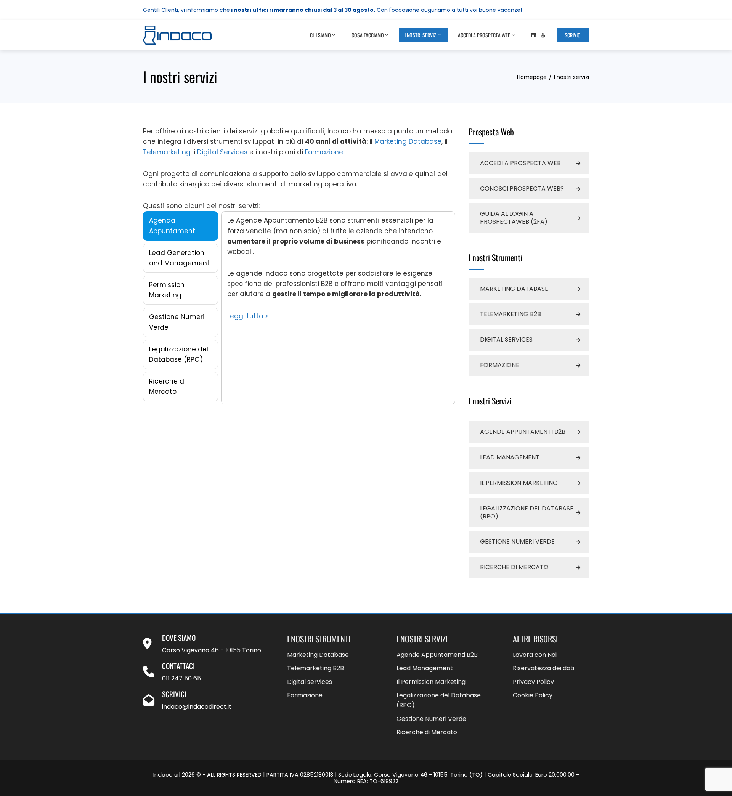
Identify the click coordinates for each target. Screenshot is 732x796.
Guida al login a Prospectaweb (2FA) (513, 217)
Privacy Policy (533, 681)
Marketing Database (407, 141)
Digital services (506, 339)
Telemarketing (167, 152)
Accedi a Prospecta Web (484, 35)
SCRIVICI (573, 35)
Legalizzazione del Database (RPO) (526, 512)
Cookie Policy (532, 695)
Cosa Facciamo (368, 35)
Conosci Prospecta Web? (522, 188)
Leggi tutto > (247, 316)
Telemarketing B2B (510, 314)
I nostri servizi (421, 35)
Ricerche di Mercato (514, 567)
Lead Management (509, 457)
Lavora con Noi (535, 654)
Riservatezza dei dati (543, 668)
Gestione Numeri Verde (517, 541)
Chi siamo (320, 35)
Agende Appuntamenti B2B (522, 431)
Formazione (324, 152)
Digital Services (222, 152)
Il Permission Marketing (519, 482)
